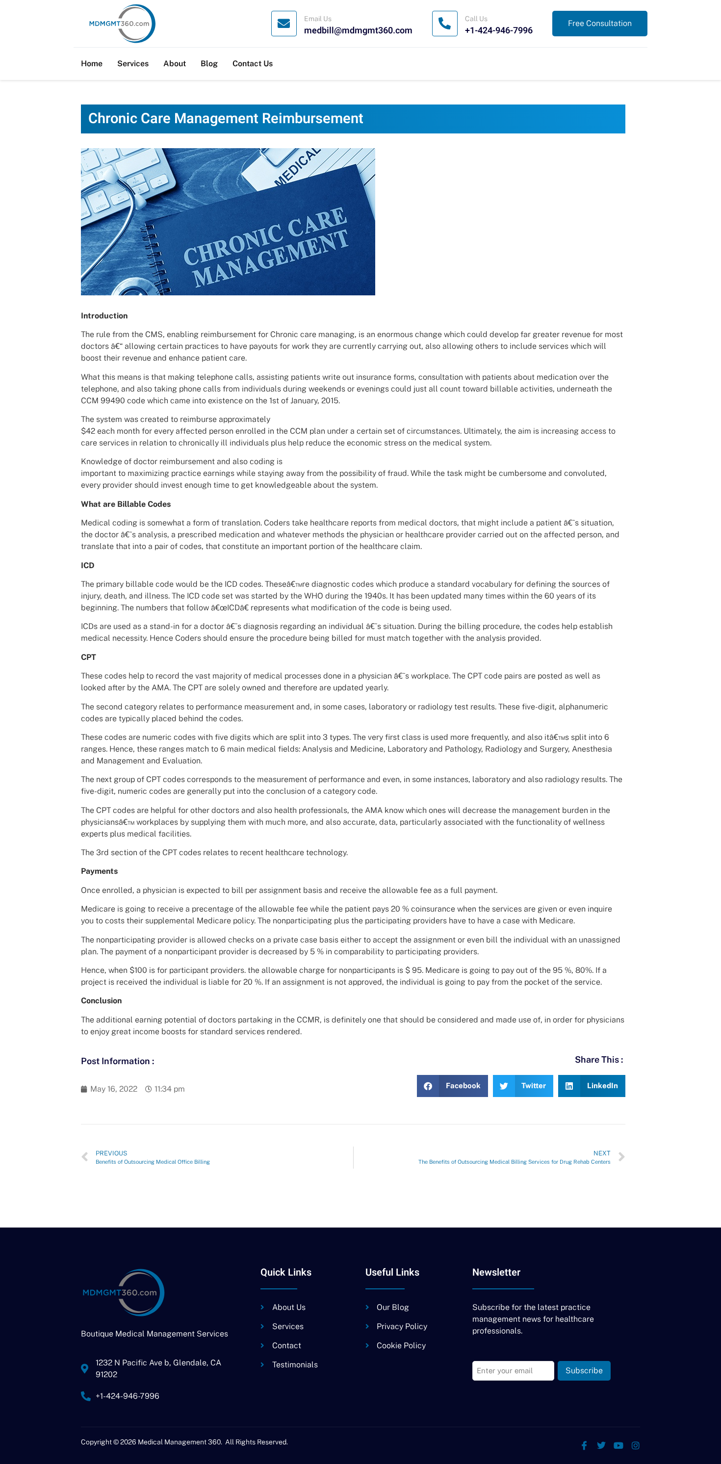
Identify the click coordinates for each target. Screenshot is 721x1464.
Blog (209, 63)
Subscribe (584, 1370)
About (174, 63)
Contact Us (252, 63)
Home (92, 63)
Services (133, 63)
